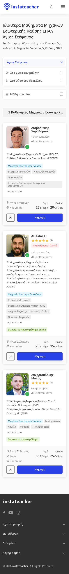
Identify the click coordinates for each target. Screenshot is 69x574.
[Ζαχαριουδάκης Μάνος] (10, 469)
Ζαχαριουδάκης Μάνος (42, 376)
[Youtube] (11, 513)
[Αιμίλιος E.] (10, 356)
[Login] (50, 7)
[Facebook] (4, 512)
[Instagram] (18, 512)
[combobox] (34, 62)
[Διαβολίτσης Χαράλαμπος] (10, 218)
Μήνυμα (40, 217)
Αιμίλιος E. (39, 236)
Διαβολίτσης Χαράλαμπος (40, 129)
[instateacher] (21, 3)
